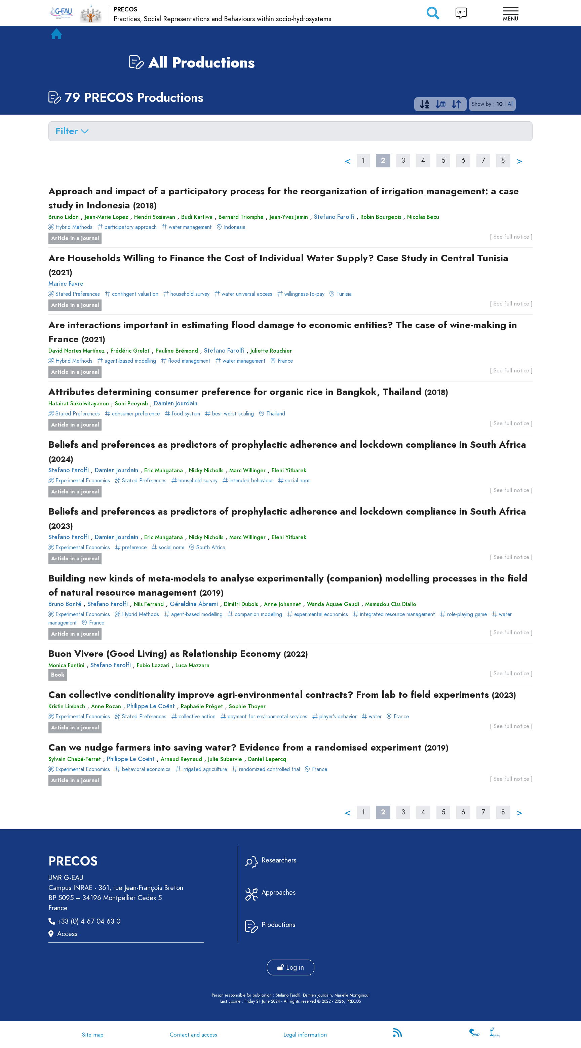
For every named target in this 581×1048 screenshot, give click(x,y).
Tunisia (343, 294)
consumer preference (135, 413)
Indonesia (233, 227)
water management (190, 227)
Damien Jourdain (175, 403)
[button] (510, 15)
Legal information (305, 1035)
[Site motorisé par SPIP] (474, 1034)
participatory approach (130, 227)
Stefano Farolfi (334, 216)
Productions (278, 925)
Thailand (275, 413)
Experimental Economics (83, 480)
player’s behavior (338, 716)
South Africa (210, 547)
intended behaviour (251, 480)
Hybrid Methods (74, 227)
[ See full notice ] (511, 237)
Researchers (279, 860)
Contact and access (193, 1035)
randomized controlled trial (269, 769)
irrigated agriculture (205, 769)
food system (186, 413)
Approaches (279, 892)
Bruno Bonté (64, 604)
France (284, 361)
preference (134, 547)
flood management (189, 361)
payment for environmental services (267, 716)
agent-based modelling (130, 361)
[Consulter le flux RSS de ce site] (398, 1034)
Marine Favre (65, 283)
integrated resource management (397, 614)
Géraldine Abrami (194, 604)
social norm (297, 480)
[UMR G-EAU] (61, 13)
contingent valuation (135, 294)
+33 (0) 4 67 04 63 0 (88, 921)
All (510, 104)
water (375, 716)
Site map (93, 1035)
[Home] (56, 35)
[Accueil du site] (91, 13)
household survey (190, 294)
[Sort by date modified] (440, 106)
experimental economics (321, 614)
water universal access (247, 294)
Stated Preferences (78, 294)
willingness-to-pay (304, 294)
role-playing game (467, 614)
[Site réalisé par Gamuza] (495, 1034)
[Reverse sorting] (456, 106)
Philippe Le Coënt (151, 706)
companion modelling (258, 614)
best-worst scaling (232, 413)
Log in (294, 967)
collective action (197, 716)
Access (67, 934)
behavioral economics (146, 769)
